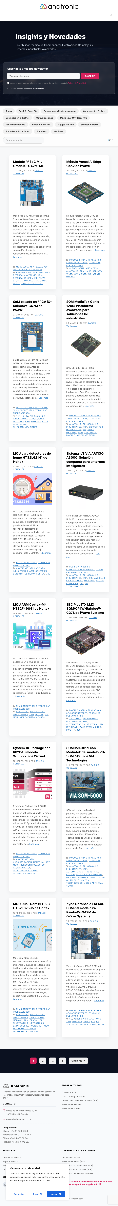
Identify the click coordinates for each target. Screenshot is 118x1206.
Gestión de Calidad (71, 1157)
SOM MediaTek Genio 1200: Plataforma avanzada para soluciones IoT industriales (82, 310)
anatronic (30, 275)
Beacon (34, 1020)
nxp (99, 727)
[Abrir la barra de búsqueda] (111, 15)
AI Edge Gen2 (76, 268)
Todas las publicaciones (17, 131)
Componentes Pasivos (94, 111)
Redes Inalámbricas (15, 124)
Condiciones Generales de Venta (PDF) (80, 1100)
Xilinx (101, 1024)
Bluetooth (19, 1023)
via (81, 583)
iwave (77, 274)
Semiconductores (89, 124)
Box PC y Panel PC (28, 111)
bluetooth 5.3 (35, 1023)
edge (45, 421)
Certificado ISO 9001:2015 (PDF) (77, 1165)
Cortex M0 (41, 571)
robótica (83, 877)
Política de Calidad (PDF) (73, 1161)
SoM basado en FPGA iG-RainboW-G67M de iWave (32, 306)
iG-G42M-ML (30, 278)
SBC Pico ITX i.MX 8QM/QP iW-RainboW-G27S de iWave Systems (85, 609)
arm (40, 275)
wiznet (31, 873)
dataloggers (20, 1026)
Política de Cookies (71, 1108)
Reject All (37, 1194)
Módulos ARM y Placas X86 (73, 118)
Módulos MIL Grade (35, 281)
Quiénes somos (69, 1092)
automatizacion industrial (82, 724)
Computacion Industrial (17, 118)
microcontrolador (24, 1029)
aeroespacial (24, 272)
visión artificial (86, 435)
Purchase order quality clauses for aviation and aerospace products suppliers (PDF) (88, 1182)
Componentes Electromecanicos (60, 111)
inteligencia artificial (89, 874)
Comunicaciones (44, 118)
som (83, 274)
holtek (40, 574)
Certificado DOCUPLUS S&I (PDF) (78, 1173)
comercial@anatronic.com (18, 1119)
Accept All (56, 1194)
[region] (37, 1182)
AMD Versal (92, 268)
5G (70, 1019)
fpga (16, 424)
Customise (19, 1194)
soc (68, 1024)
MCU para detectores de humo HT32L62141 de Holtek (32, 458)
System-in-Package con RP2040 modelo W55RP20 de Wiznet (32, 752)
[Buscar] (110, 140)
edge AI (70, 874)
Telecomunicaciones (25, 427)
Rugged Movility (66, 124)
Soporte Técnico (10, 1161)
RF (97, 1021)
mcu (48, 574)
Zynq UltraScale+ (32, 283)
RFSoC (16, 283)
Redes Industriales (41, 124)
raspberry (19, 868)
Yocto (70, 886)
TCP (28, 868)
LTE (93, 1021)
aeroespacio (81, 1019)
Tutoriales (42, 131)
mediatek (71, 432)
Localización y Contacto (73, 1096)
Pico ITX (70, 730)
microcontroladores (32, 717)
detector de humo (24, 574)
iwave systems (87, 727)
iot (84, 429)
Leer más (17, 257)
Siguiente (78, 1060)
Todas (9, 111)
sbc (79, 730)
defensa (18, 278)
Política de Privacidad (77, 83)
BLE (42, 1020)
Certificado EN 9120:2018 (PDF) (77, 1169)
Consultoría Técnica (12, 1157)
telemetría (19, 873)
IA (87, 271)
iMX (101, 724)
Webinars (58, 131)
